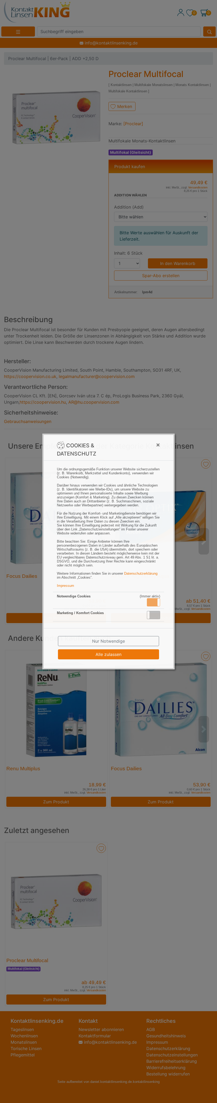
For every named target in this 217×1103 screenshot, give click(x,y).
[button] (153, 602)
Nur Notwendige (108, 641)
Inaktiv (155, 615)
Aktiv (153, 602)
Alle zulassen (108, 654)
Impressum (65, 586)
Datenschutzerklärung (140, 573)
